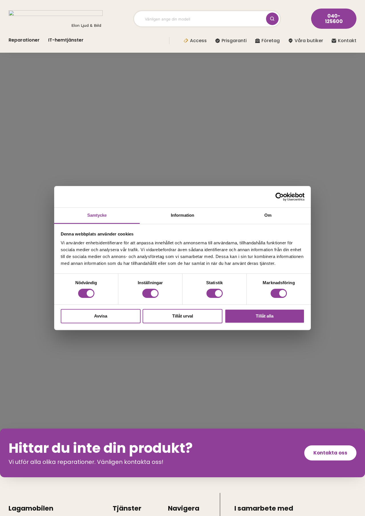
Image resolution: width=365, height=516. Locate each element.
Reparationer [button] (24, 40)
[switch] (150, 293)
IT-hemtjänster (66, 40)
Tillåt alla (264, 316)
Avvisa (100, 316)
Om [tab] (267, 215)
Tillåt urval (182, 316)
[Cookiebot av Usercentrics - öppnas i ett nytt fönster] (280, 197)
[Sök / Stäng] (272, 19)
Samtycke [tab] (97, 215)
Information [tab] (182, 215)
